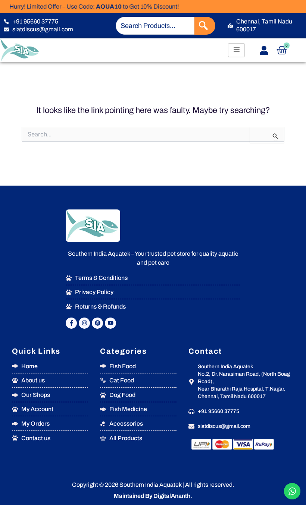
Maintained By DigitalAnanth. (153, 496)
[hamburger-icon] (236, 50)
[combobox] (155, 26)
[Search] (204, 26)
